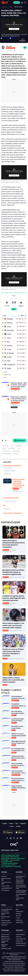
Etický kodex (6, 970)
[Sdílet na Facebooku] (2, 440)
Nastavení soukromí (9, 967)
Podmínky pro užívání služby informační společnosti (13, 963)
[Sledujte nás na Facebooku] (7, 838)
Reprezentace (18, 513)
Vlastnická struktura (18, 967)
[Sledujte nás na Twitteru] (14, 838)
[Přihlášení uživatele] (22, 2)
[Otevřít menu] (25, 2)
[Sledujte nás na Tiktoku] (17, 838)
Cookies (23, 965)
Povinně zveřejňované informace (17, 970)
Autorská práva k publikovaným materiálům (13, 961)
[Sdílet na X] (6, 440)
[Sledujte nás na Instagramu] (10, 838)
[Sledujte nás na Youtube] (21, 838)
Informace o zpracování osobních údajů (11, 965)
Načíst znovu (14, 28)
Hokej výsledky (7, 513)
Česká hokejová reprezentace (12, 465)
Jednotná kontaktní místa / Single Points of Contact (13, 969)
